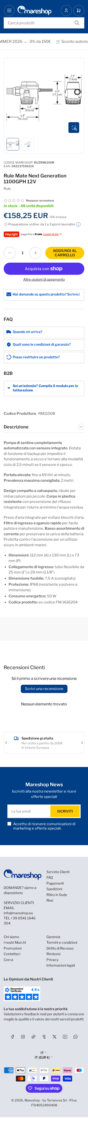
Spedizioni (54, 889)
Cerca (8, 960)
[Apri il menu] (9, 10)
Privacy (52, 960)
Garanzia (53, 937)
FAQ (49, 877)
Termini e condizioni (61, 942)
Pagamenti (55, 883)
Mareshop (32, 1100)
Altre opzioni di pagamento (44, 279)
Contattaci (12, 954)
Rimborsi (53, 954)
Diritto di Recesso (60, 948)
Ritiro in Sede (56, 895)
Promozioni (13, 948)
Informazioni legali (60, 965)
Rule (7, 188)
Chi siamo (11, 937)
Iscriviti (65, 811)
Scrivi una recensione (44, 688)
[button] (14, 200)
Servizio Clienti (57, 872)
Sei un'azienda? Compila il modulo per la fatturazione (45, 388)
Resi (49, 900)
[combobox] (44, 22)
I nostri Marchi (15, 942)
